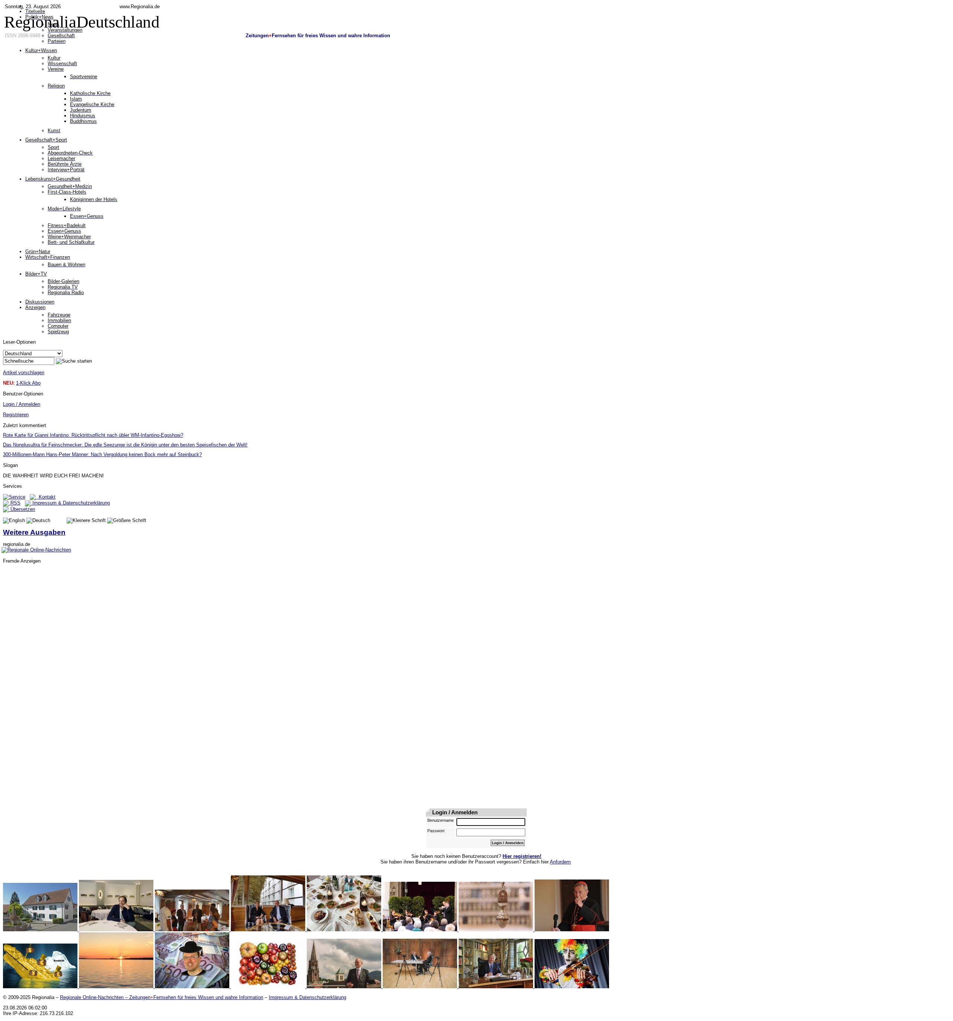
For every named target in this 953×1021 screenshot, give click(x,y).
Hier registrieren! (522, 856)
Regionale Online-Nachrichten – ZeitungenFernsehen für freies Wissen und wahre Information (161, 997)
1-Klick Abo (28, 383)
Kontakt (45, 497)
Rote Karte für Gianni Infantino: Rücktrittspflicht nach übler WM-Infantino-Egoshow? (93, 435)
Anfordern (560, 862)
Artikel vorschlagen (23, 372)
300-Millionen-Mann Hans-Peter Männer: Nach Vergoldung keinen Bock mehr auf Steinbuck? (102, 454)
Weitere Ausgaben (34, 532)
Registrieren (16, 414)
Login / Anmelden (21, 404)
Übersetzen (22, 509)
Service (17, 497)
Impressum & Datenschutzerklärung (70, 503)
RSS (14, 503)
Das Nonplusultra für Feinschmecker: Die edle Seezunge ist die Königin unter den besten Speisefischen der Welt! (125, 445)
